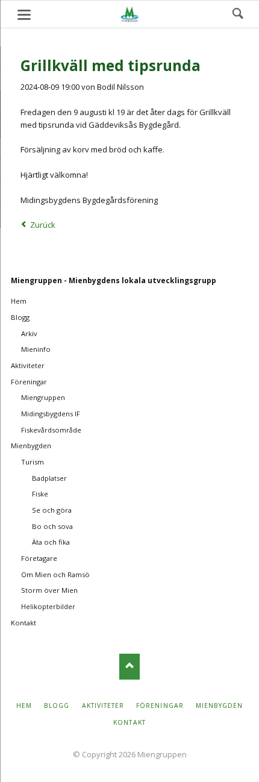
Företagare (39, 558)
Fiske (40, 493)
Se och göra (52, 510)
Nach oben (129, 667)
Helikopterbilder (48, 606)
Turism (32, 461)
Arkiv (29, 333)
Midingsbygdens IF (50, 413)
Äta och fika (51, 541)
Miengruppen (43, 397)
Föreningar (29, 381)
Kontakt (23, 622)
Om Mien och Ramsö (55, 574)
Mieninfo (36, 349)
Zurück (42, 224)
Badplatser (49, 478)
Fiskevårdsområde (51, 429)
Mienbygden (31, 445)
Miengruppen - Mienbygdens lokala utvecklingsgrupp (113, 280)
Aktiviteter (28, 365)
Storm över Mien (49, 590)
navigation (24, 15)
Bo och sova (52, 526)
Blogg (20, 317)
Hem (19, 300)
